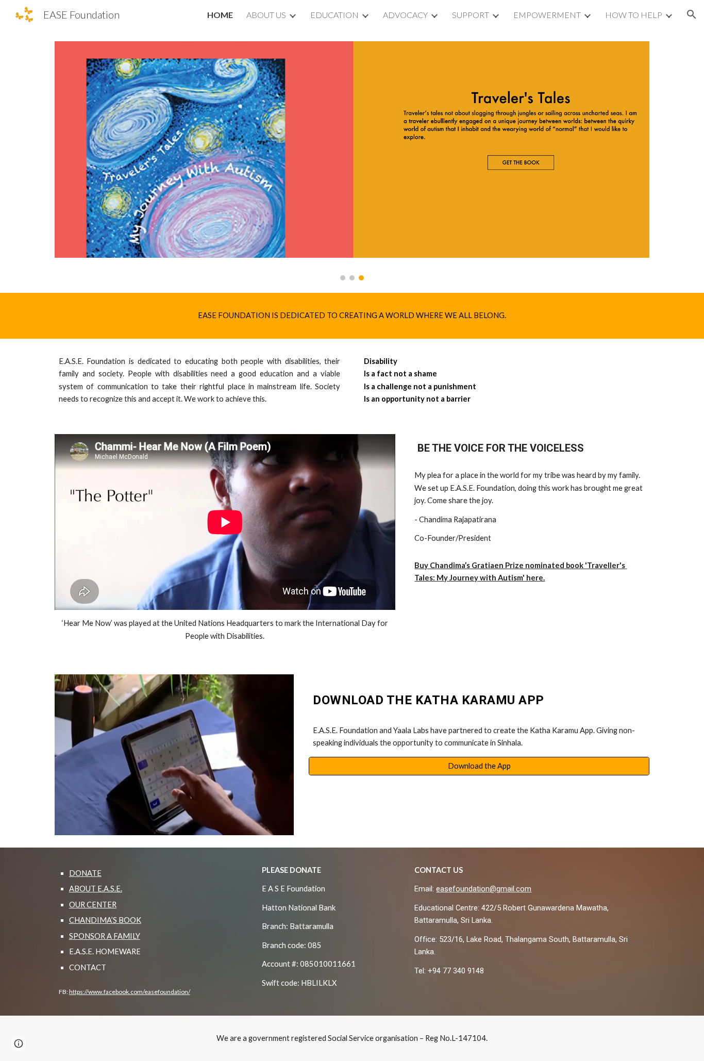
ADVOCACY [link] (405, 15)
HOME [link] (220, 15)
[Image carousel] (352, 160)
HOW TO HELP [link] (633, 15)
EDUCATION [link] (334, 15)
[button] (691, 14)
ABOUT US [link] (266, 15)
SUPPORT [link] (470, 15)
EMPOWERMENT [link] (547, 15)
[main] (352, 315)
